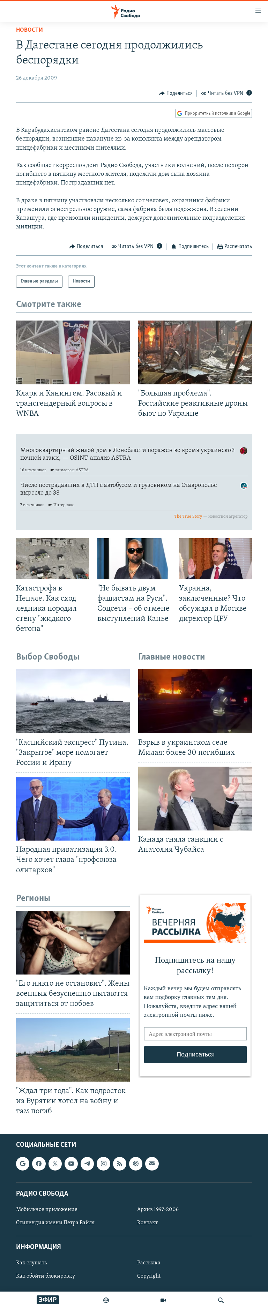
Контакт (147, 1223)
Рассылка (149, 1263)
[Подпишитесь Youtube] (71, 1163)
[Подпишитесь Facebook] (38, 1163)
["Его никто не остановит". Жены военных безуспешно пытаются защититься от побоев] (73, 943)
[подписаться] (151, 1163)
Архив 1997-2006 (158, 1209)
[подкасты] (106, 1300)
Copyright (149, 1276)
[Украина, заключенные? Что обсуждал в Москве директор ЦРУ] (215, 558)
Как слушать (31, 1263)
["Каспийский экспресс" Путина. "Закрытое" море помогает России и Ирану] (73, 701)
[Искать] (220, 1300)
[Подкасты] (135, 1163)
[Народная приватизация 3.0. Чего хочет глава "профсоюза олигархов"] (73, 809)
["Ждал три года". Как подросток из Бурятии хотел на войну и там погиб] (73, 1050)
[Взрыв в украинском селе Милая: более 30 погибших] (195, 701)
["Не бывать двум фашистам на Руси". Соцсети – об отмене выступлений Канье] (133, 558)
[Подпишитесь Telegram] (87, 1163)
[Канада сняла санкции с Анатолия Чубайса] (195, 798)
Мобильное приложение (46, 1209)
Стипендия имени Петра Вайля (55, 1223)
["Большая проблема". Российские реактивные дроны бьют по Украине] (195, 352)
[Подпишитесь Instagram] (103, 1163)
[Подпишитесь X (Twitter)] (55, 1163)
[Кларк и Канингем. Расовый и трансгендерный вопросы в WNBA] (73, 352)
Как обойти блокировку (45, 1276)
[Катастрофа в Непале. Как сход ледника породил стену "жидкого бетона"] (52, 558)
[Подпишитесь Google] (22, 1163)
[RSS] (119, 1163)
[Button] (176, 93)
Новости (29, 30)
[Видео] (163, 1300)
